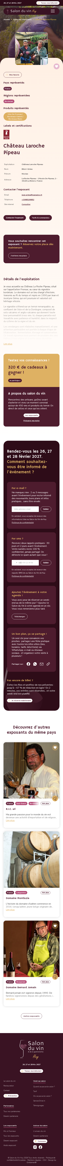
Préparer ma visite (31, 420)
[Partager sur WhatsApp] (35, 664)
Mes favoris (14, 75)
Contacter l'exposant (14, 218)
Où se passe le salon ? (42, 1096)
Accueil (7, 19)
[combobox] (17, 562)
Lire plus (8, 344)
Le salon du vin (10, 1081)
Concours (42, 1141)
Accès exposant (10, 1145)
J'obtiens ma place (19, 256)
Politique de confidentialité (23, 522)
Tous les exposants (11, 1136)
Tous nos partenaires (12, 1111)
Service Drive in (39, 1101)
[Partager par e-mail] (42, 664)
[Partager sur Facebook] (28, 664)
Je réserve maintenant (21, 700)
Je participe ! (15, 380)
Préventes (12, 1096)
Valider (46, 509)
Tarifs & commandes (40, 218)
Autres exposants (31, 1016)
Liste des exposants (22, 19)
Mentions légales (34, 1160)
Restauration (9, 1086)
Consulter (26, 204)
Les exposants (31, 415)
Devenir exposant (10, 1140)
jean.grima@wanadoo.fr (32, 195)
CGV (44, 1160)
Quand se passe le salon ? (44, 1086)
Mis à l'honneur (10, 1131)
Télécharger (19, 616)
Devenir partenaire (11, 1116)
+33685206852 (28, 199)
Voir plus (45, 803)
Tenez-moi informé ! (49, 3)
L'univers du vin (39, 1131)
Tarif (35, 1091)
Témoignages (38, 1105)
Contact (7, 1090)
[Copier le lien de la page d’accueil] (48, 664)
